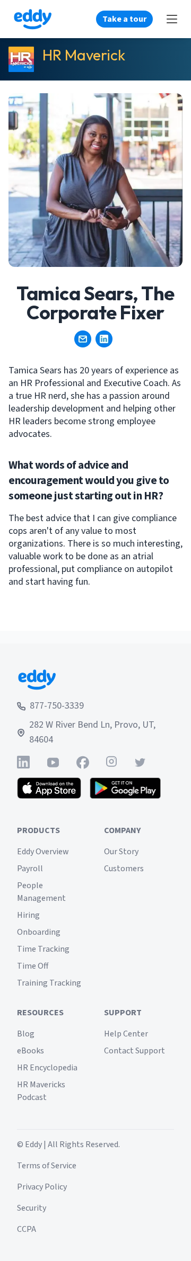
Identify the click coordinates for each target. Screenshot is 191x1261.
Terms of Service (46, 1165)
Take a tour (124, 19)
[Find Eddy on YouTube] (53, 762)
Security (31, 1208)
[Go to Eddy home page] (95, 679)
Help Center (126, 1034)
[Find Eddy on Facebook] (82, 762)
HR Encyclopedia (47, 1068)
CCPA (26, 1229)
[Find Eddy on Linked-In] (23, 762)
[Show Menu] (172, 19)
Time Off (32, 966)
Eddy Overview (43, 851)
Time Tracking (43, 949)
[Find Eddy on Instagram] (111, 762)
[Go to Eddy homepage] (33, 19)
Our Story (121, 851)
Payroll (30, 868)
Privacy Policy (42, 1187)
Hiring (28, 915)
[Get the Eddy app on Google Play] (125, 788)
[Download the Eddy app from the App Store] (49, 788)
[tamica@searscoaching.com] (82, 338)
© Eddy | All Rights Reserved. (68, 1144)
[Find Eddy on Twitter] (140, 762)
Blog (25, 1034)
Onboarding (38, 932)
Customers (124, 868)
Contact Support (134, 1051)
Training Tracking (49, 983)
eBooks (30, 1051)
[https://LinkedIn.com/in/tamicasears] (104, 338)
